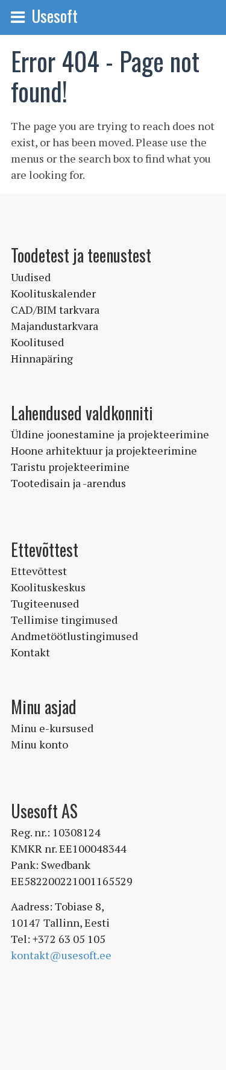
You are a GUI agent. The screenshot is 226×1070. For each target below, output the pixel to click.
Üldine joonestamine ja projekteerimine (110, 434)
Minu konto (39, 744)
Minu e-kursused (52, 728)
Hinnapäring (42, 358)
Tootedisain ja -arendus (68, 483)
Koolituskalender (53, 293)
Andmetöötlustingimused (74, 636)
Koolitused (37, 342)
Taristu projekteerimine (70, 466)
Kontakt (30, 652)
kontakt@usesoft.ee (61, 955)
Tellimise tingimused (64, 619)
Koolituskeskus (48, 587)
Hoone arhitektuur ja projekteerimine (104, 450)
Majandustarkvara (54, 326)
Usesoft (54, 16)
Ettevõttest (39, 571)
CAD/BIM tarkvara (55, 309)
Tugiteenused (45, 603)
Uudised (31, 277)
